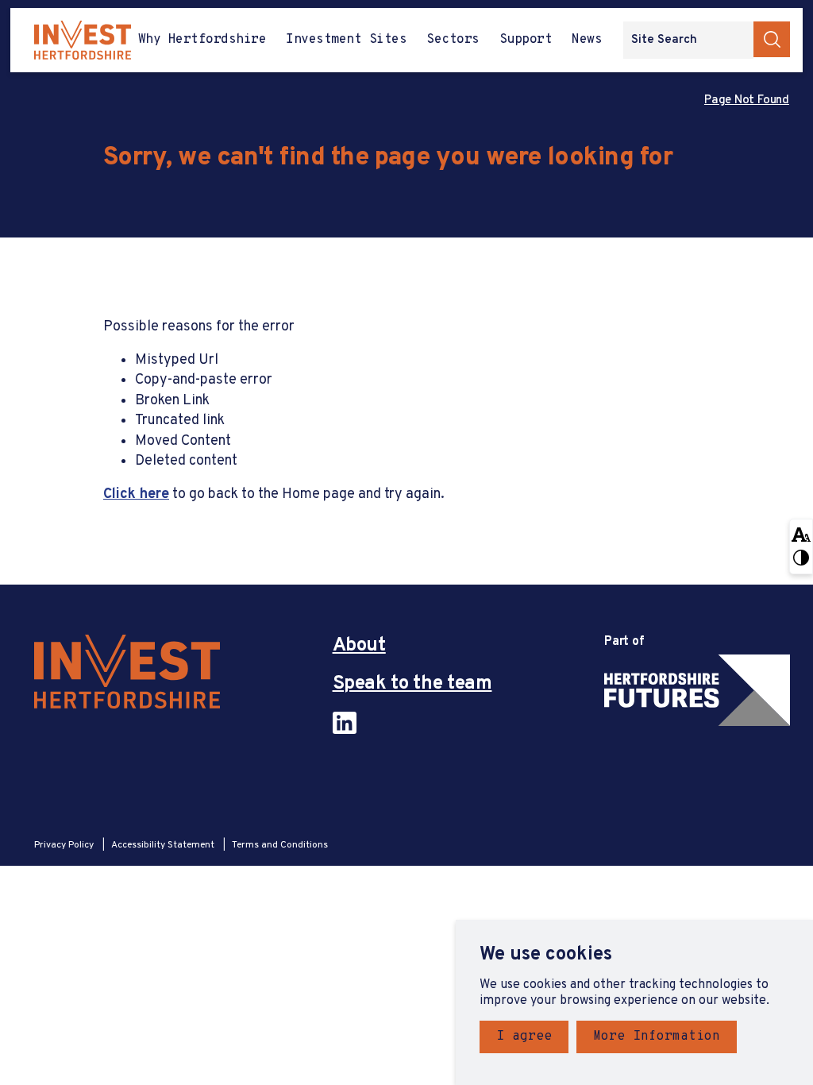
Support (525, 40)
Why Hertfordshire (202, 40)
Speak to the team (412, 684)
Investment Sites (346, 40)
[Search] (771, 39)
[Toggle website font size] (801, 532)
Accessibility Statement (164, 845)
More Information (656, 1036)
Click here (136, 494)
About (359, 646)
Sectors (452, 40)
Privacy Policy (65, 845)
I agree (524, 1036)
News (587, 40)
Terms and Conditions (280, 845)
